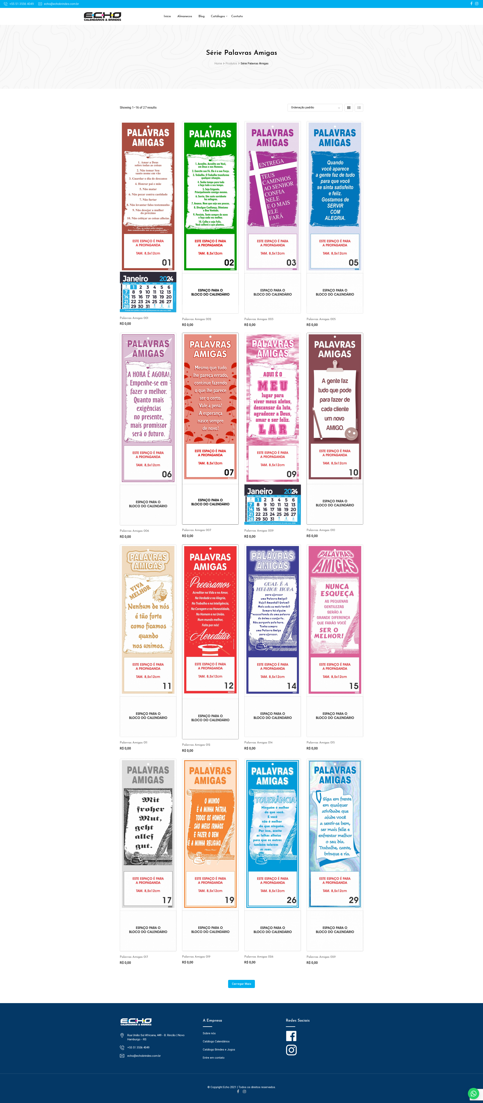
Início (167, 16)
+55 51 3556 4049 (21, 4)
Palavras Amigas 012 (196, 744)
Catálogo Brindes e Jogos (219, 1049)
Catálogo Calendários (216, 1041)
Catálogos (218, 16)
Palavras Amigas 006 (134, 531)
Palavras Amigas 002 (196, 319)
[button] (473, 1093)
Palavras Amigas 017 (134, 957)
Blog (201, 16)
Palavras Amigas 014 (258, 742)
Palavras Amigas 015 (321, 742)
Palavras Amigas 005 (321, 319)
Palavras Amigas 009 (259, 530)
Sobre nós (209, 1033)
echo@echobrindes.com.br (61, 4)
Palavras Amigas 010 (321, 530)
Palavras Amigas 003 (258, 319)
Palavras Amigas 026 (258, 956)
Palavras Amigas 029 (321, 957)
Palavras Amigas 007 (196, 530)
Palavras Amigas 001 (134, 318)
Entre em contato (214, 1057)
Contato (237, 16)
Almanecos (184, 16)
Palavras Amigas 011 (133, 742)
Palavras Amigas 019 (196, 956)
